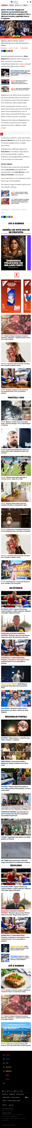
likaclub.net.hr (5, 1120)
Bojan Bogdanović (6, 209)
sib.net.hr (14, 1114)
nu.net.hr (23, 1118)
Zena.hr (7, 1110)
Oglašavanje (12, 1094)
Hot (7, 1063)
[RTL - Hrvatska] (4, 1105)
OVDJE (3, 128)
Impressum (5, 1094)
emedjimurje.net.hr (6, 1114)
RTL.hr (3, 1110)
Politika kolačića (6, 1097)
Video (7, 1079)
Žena (7, 1075)
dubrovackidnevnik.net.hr (8, 1118)
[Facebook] (2, 51)
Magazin (8, 1067)
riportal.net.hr (14, 1116)
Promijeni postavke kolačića (14, 1100)
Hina (16, 48)
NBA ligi (22, 64)
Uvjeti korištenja (20, 1094)
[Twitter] (4, 51)
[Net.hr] (11, 1105)
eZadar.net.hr (18, 1118)
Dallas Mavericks (16, 209)
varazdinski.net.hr (6, 1116)
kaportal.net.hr (20, 1114)
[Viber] (9, 51)
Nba (2, 212)
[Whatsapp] (7, 51)
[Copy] (12, 51)
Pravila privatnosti (15, 1097)
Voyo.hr (12, 1110)
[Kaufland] (16, 275)
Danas (8, 1055)
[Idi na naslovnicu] (15, 3)
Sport (8, 1059)
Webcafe (8, 1071)
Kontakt (4, 1100)
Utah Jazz (24, 209)
